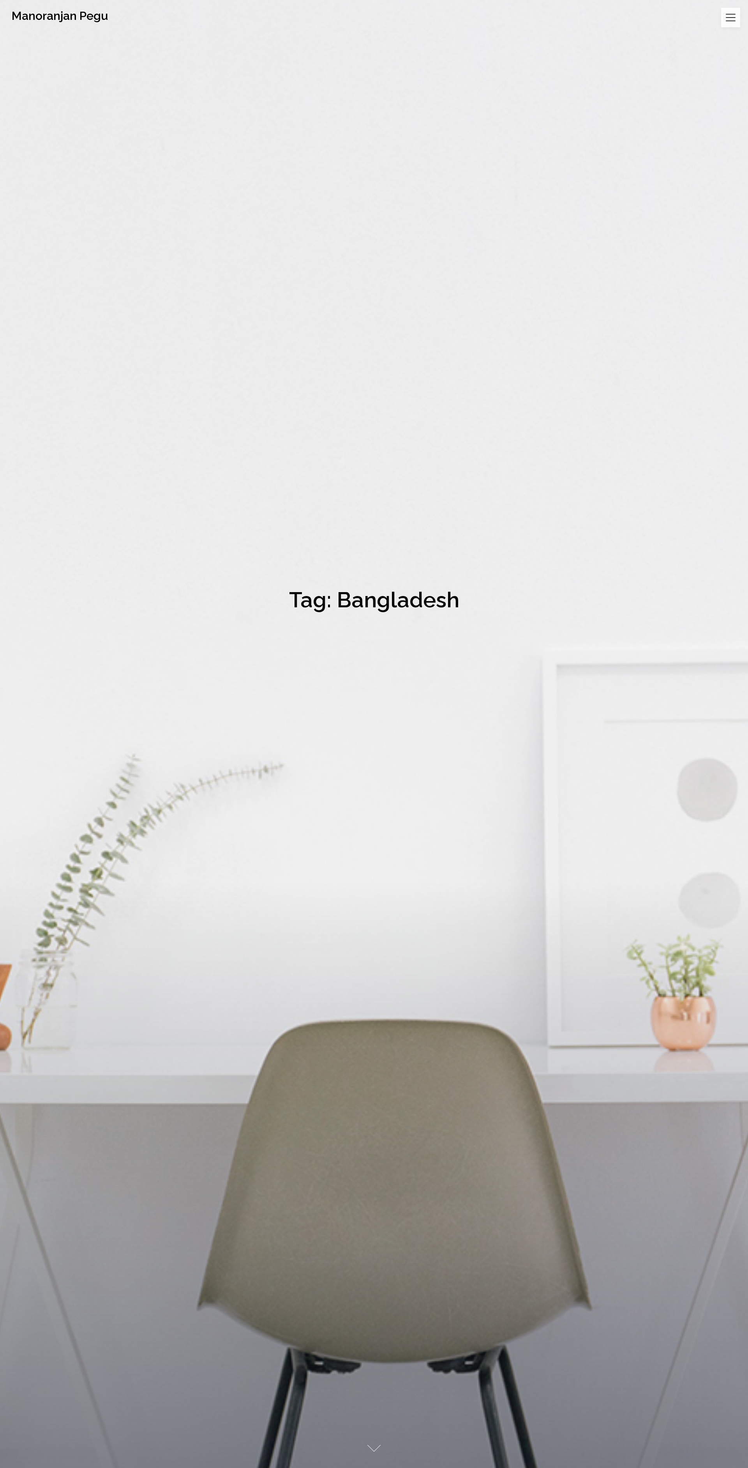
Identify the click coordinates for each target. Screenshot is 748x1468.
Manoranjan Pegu (60, 16)
